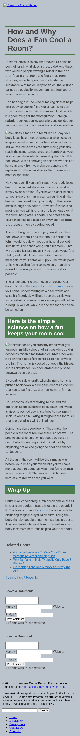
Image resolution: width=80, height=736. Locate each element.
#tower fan (31, 577)
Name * (10, 606)
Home (13, 717)
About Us (15, 731)
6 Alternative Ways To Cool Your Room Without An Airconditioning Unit (39, 554)
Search (44, 710)
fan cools (41, 510)
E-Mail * (10, 615)
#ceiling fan (13, 577)
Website (58, 606)
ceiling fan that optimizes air (50, 286)
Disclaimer (16, 720)
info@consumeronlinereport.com (44, 686)
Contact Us (16, 727)
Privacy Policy (18, 724)
